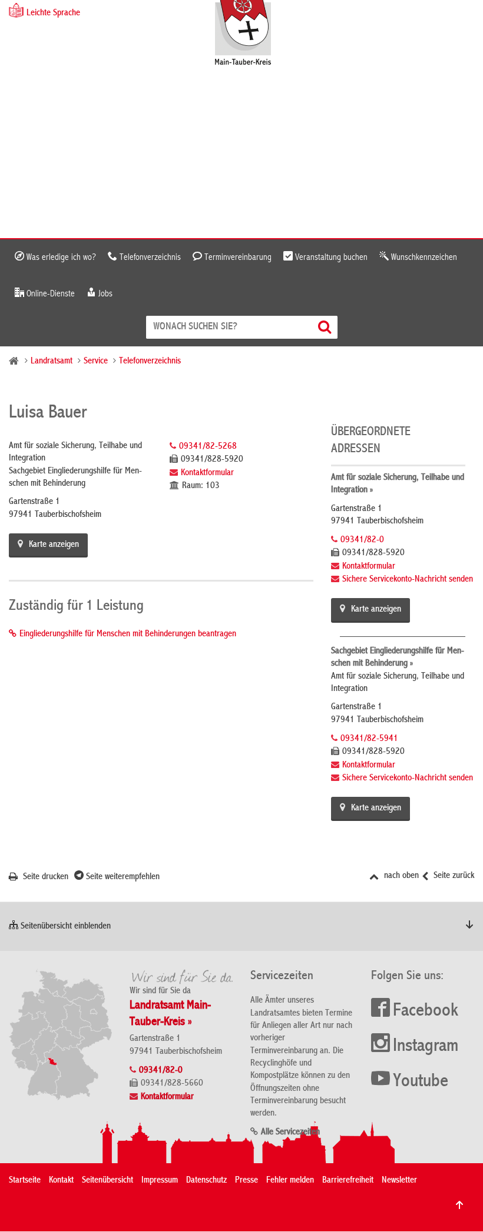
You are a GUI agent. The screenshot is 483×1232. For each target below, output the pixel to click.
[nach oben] (459, 1205)
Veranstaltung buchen (330, 257)
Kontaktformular (207, 473)
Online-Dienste (49, 294)
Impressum (159, 1181)
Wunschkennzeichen (423, 257)
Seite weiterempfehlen (122, 877)
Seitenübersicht (107, 1181)
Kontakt (61, 1181)
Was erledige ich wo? (60, 257)
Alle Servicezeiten (290, 1132)
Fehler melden (290, 1181)
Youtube (420, 1082)
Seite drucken (44, 877)
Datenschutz (206, 1181)
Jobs (104, 294)
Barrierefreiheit (347, 1181)
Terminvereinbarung (237, 257)
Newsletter (399, 1181)
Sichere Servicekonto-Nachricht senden (407, 580)
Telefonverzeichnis (149, 257)
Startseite (25, 1181)
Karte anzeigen (54, 545)
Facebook (425, 1011)
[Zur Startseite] (249, 34)
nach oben (400, 876)
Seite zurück (452, 876)
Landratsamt (51, 361)
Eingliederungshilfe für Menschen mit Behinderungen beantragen (127, 634)
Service (96, 361)
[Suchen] (326, 327)
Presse (246, 1181)
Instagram (425, 1046)
